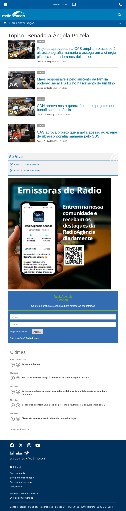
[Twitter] (20, 445)
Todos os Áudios (18, 429)
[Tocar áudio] (11, 55)
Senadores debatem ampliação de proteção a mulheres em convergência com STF (65, 405)
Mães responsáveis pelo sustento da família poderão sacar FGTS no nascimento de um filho (76, 81)
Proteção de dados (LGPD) (24, 493)
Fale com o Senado (23, 497)
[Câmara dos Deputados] (12, 453)
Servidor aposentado (21, 482)
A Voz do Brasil (17, 359)
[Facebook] (13, 445)
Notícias (41, 42)
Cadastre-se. (32, 338)
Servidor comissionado (22, 477)
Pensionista (16, 486)
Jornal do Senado (31, 364)
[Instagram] (29, 445)
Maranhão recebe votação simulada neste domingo (49, 418)
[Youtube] (36, 445)
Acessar (37, 332)
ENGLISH (15, 458)
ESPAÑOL (27, 458)
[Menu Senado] (6, 4)
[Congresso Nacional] (19, 453)
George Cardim (43, 61)
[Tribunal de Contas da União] (26, 453)
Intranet (17, 467)
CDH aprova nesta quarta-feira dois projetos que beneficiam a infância (76, 108)
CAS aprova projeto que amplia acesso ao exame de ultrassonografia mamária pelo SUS (77, 134)
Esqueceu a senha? (19, 331)
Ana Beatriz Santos (45, 115)
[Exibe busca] (119, 15)
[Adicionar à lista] (16, 55)
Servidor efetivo (18, 473)
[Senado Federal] (63, 4)
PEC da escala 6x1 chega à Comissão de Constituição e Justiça (55, 377)
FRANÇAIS (40, 458)
